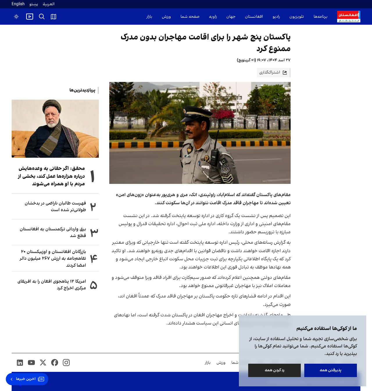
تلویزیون (296, 17)
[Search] (41, 16)
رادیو (276, 17)
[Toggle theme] (16, 16)
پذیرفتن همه (330, 370)
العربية (49, 4)
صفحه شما (189, 17)
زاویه (213, 17)
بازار (149, 17)
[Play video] (29, 16)
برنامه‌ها (321, 17)
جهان (230, 17)
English (18, 4)
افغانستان (254, 17)
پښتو (33, 4)
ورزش (166, 17)
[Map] (53, 16)
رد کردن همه (275, 370)
